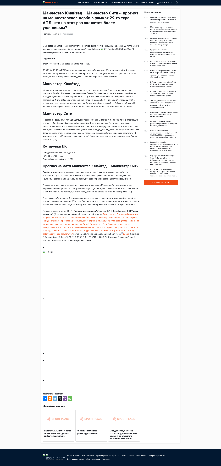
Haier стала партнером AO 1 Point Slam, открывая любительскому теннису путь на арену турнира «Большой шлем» (163, 74)
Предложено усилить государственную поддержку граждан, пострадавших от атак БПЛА (162, 53)
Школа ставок (100, 3)
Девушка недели (164, 3)
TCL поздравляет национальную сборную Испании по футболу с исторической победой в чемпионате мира (163, 104)
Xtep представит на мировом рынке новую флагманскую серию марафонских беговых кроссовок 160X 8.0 (163, 30)
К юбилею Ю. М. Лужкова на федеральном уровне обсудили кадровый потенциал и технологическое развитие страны (163, 172)
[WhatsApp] (70, 398)
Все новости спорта (161, 182)
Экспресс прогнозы (156, 455)
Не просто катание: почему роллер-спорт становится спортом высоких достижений (163, 123)
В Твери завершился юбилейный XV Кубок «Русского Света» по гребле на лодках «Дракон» (163, 84)
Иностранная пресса (76, 459)
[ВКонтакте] (45, 398)
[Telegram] (55, 398)
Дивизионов (141, 455)
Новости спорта (83, 3)
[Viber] (65, 398)
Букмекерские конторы (121, 3)
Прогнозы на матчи (144, 3)
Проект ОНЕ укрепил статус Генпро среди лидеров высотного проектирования (164, 114)
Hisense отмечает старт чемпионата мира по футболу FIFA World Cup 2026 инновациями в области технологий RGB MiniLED (163, 134)
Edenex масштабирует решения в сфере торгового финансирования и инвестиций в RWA (163, 63)
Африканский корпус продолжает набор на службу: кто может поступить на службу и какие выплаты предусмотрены (163, 41)
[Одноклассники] (50, 398)
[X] (60, 398)
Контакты (106, 459)
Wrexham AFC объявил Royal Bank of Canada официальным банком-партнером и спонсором (163, 20)
